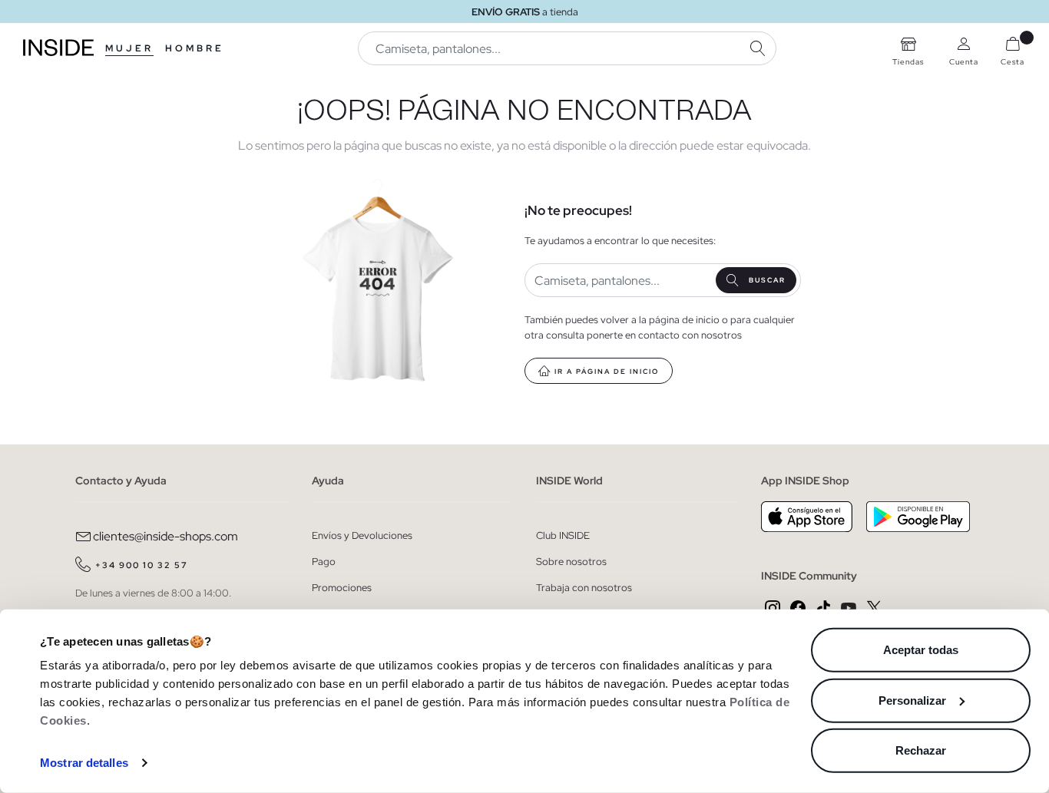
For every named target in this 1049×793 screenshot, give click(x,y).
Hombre (194, 48)
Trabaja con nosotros (584, 587)
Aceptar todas (920, 649)
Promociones (342, 587)
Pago (324, 561)
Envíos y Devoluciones (362, 535)
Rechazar (920, 750)
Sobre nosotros (571, 561)
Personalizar (912, 699)
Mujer (129, 48)
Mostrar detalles (84, 762)
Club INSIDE (563, 535)
